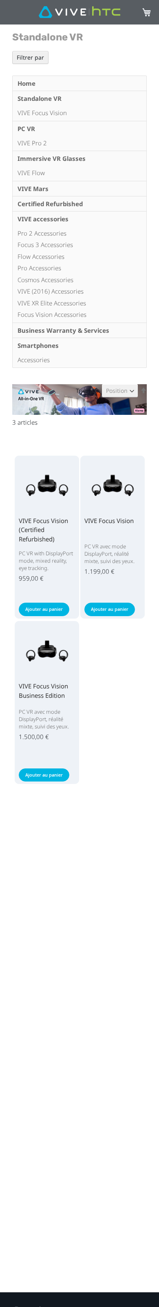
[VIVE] (79, 12)
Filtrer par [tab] (30, 57)
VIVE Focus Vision (109, 521)
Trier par (87, 390)
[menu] (79, 221)
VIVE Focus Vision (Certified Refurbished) (43, 530)
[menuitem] (79, 83)
